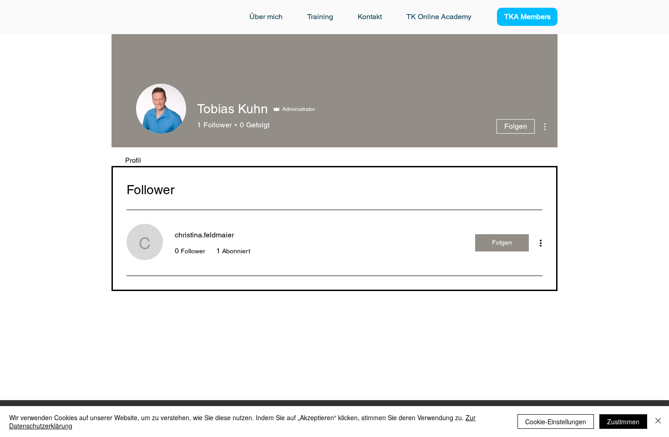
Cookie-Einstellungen (555, 421)
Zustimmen (623, 421)
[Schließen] (658, 421)
